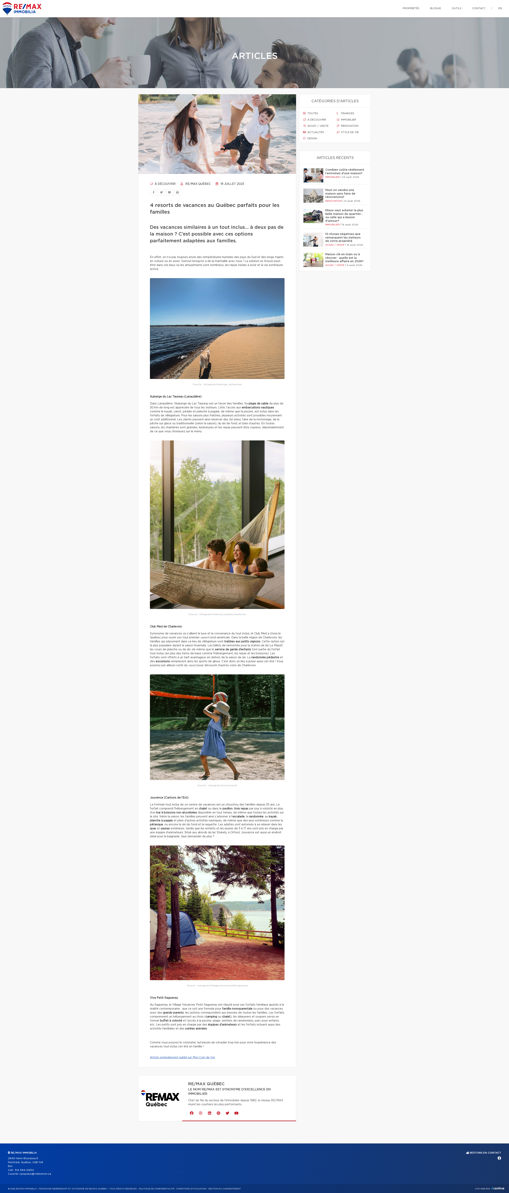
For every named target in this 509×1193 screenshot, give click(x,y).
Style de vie (349, 132)
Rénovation (349, 126)
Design (312, 138)
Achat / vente (317, 126)
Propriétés (411, 8)
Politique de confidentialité (156, 1189)
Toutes (312, 113)
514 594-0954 (24, 1170)
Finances (347, 113)
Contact (479, 8)
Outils (456, 8)
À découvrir (165, 184)
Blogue (435, 8)
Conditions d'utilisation (191, 1189)
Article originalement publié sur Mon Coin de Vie (182, 1057)
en (500, 8)
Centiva (498, 1188)
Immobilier (348, 120)
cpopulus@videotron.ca (35, 1174)
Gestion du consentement (224, 1189)
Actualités (315, 132)
